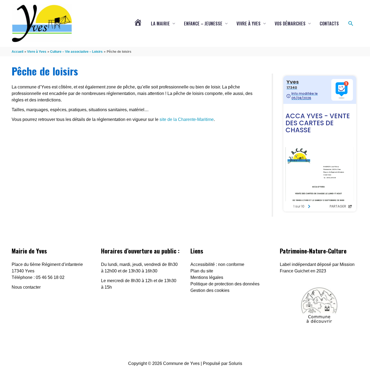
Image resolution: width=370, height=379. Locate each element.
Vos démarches (290, 23)
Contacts (329, 23)
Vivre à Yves (248, 23)
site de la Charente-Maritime (187, 119)
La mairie (160, 23)
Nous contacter (26, 287)
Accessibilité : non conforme (217, 264)
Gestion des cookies (209, 290)
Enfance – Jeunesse (203, 23)
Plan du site (201, 271)
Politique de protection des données (224, 284)
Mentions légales (206, 277)
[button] (351, 23)
